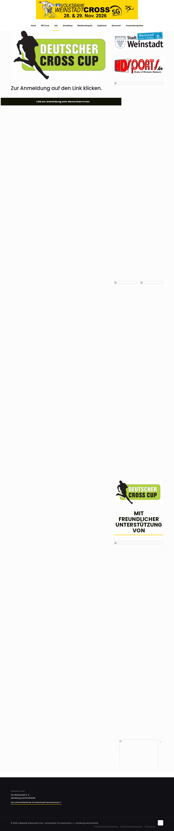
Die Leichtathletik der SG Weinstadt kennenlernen (35, 802)
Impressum (150, 826)
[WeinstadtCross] (87, 18)
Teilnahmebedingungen (131, 826)
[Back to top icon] (160, 823)
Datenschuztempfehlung (106, 826)
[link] (61, 55)
